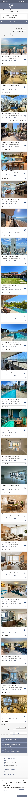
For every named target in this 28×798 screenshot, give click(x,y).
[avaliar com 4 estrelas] (6, 734)
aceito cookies (22, 795)
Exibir (14, 28)
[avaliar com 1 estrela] (1, 734)
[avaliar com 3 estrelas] (4, 734)
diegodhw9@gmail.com (10, 774)
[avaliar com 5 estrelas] (7, 734)
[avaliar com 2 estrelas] (3, 734)
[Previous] (3, 46)
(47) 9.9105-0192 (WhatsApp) (11, 771)
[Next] (25, 46)
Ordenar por (10, 31)
